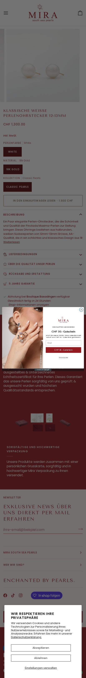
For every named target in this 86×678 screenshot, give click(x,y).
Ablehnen (40, 658)
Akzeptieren (41, 648)
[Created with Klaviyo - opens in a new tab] (43, 370)
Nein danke (63, 357)
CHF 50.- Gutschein (63, 350)
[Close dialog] (81, 310)
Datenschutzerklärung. (26, 637)
